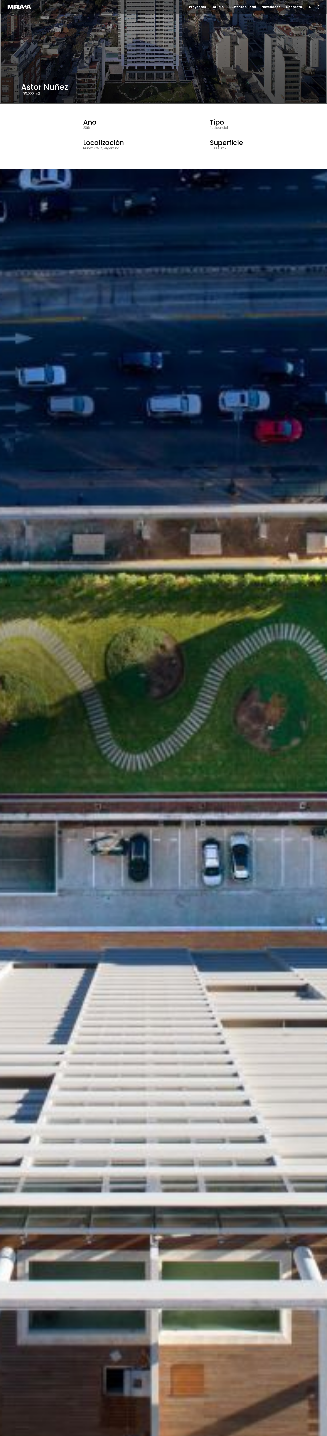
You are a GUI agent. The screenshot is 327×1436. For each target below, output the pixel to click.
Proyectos (197, 7)
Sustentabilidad (242, 7)
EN (309, 7)
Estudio (218, 7)
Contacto (294, 7)
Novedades (271, 7)
